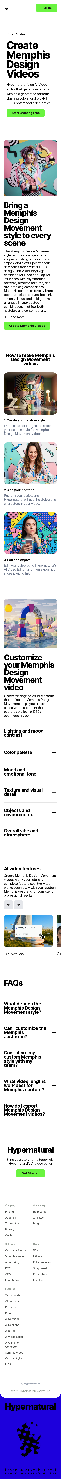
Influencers (40, 1256)
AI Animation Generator (12, 1344)
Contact (10, 1235)
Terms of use (13, 1223)
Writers (37, 1250)
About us (10, 1217)
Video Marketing (15, 1256)
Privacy (9, 1229)
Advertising (12, 1262)
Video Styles (16, 34)
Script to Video (14, 1352)
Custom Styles (14, 1358)
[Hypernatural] (6, 8)
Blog (36, 1223)
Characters (12, 1301)
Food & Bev (12, 1280)
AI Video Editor (14, 1336)
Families (38, 1280)
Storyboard (40, 1268)
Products (10, 1307)
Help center (40, 1211)
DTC (8, 1268)
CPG (8, 1274)
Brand (8, 1313)
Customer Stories (16, 1250)
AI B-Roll (10, 1330)
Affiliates (38, 1217)
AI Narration (12, 1319)
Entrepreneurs (42, 1262)
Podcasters (40, 1274)
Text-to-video (13, 1295)
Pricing (9, 1211)
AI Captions (12, 1325)
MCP (8, 1364)
